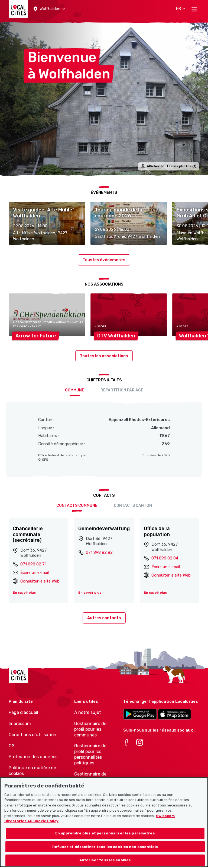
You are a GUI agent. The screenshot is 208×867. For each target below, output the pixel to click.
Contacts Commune (77, 505)
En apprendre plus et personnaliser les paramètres (105, 833)
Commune (74, 390)
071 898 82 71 (33, 564)
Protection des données (33, 756)
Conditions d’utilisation (32, 734)
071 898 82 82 (99, 552)
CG (12, 745)
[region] (104, 822)
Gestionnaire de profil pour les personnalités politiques (90, 754)
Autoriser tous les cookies (105, 860)
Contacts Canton (133, 505)
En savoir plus (24, 592)
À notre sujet (87, 712)
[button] (49, 9)
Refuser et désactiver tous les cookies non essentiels (105, 847)
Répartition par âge (121, 390)
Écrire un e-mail (34, 572)
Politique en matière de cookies (32, 770)
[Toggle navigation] (194, 9)
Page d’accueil (23, 712)
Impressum (20, 723)
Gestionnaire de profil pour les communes (90, 729)
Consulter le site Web (40, 581)
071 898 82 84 (164, 558)
